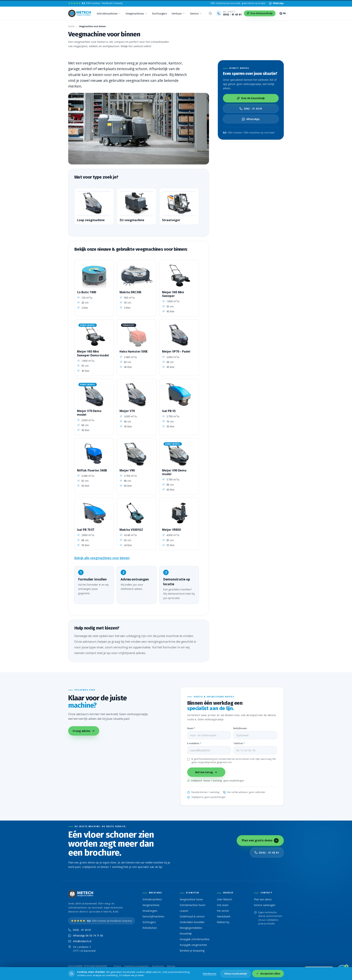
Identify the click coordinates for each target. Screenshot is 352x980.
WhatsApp (252, 119)
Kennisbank (223, 916)
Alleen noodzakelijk (235, 973)
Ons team (222, 905)
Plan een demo (263, 899)
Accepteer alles (270, 973)
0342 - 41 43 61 (253, 108)
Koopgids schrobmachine (194, 939)
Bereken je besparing (192, 950)
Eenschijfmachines (153, 916)
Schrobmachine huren (192, 905)
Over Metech (224, 899)
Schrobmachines (107, 13)
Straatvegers (149, 910)
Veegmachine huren (191, 899)
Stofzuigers (159, 13)
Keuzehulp (186, 933)
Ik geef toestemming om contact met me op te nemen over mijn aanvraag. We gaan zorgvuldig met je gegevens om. (233, 760)
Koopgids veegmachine (193, 945)
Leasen (184, 910)
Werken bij (223, 922)
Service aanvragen (264, 905)
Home (71, 26)
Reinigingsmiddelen (191, 928)
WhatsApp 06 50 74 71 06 (88, 935)
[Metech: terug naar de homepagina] (79, 13)
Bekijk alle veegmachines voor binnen (102, 558)
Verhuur (177, 13)
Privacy (117, 966)
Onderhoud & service (192, 916)
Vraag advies (81, 731)
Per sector (223, 910)
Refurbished (149, 928)
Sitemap (171, 966)
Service (194, 13)
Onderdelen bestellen (192, 922)
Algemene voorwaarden (136, 966)
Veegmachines (135, 13)
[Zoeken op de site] (210, 13)
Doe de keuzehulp (253, 98)
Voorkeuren (158, 966)
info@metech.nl (82, 941)
